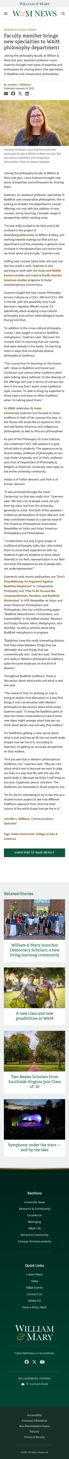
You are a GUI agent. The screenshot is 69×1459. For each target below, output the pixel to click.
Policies (34, 1431)
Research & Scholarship (20, 29)
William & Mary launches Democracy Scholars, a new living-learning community (34, 950)
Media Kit (34, 1301)
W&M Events (34, 1288)
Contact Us (34, 1294)
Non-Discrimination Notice (34, 1426)
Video (34, 1281)
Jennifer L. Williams (18, 84)
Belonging (34, 1222)
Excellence (34, 1215)
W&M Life (34, 1228)
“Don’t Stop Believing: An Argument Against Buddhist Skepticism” (34, 581)
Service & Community (35, 1235)
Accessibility (34, 1415)
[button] (61, 14)
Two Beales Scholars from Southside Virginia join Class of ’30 (34, 1081)
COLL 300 (30, 444)
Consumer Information (34, 1420)
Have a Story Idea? (34, 1307)
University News (34, 1202)
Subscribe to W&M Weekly (34, 852)
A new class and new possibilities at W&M (34, 1016)
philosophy (26, 235)
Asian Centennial (22, 834)
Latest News (34, 1274)
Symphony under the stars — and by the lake (34, 1147)
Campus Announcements (34, 1241)
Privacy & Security (34, 1437)
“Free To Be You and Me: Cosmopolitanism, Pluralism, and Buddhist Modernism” (32, 595)
